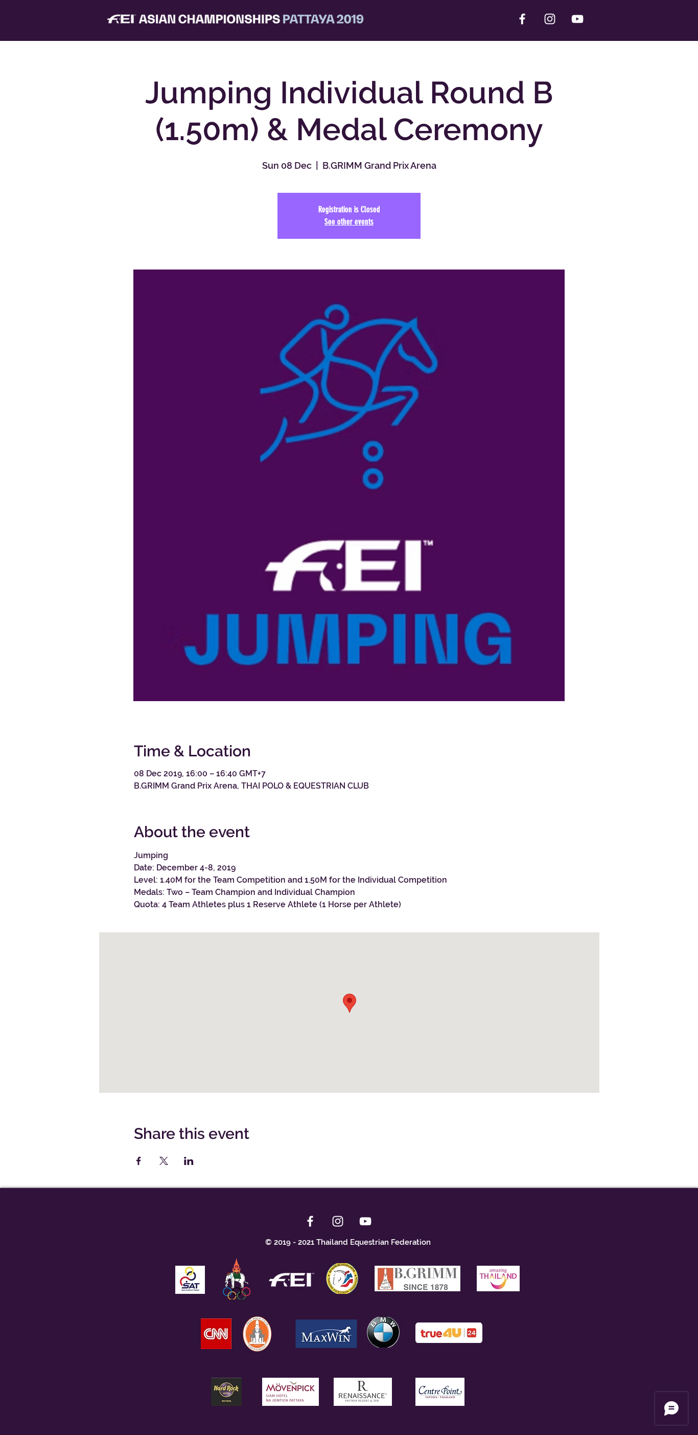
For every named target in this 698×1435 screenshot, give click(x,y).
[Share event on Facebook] (139, 1161)
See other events (349, 222)
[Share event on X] (164, 1161)
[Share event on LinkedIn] (189, 1161)
